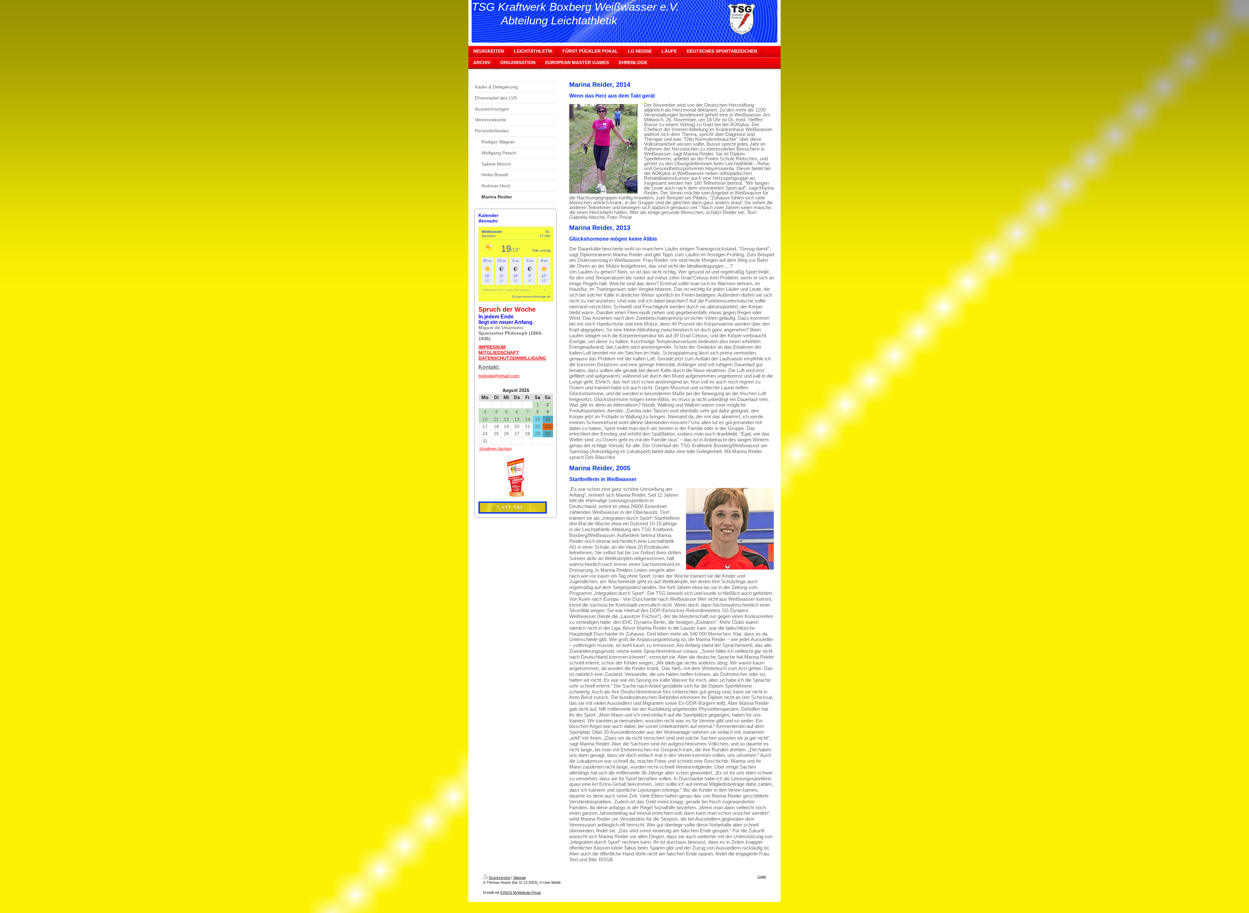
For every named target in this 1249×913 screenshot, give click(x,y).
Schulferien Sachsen (495, 448)
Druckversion (499, 877)
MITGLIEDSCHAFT (498, 352)
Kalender (488, 215)
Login (762, 877)
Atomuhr (488, 220)
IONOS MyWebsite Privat (520, 892)
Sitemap (519, 877)
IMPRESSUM (492, 347)
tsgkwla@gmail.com (498, 375)
